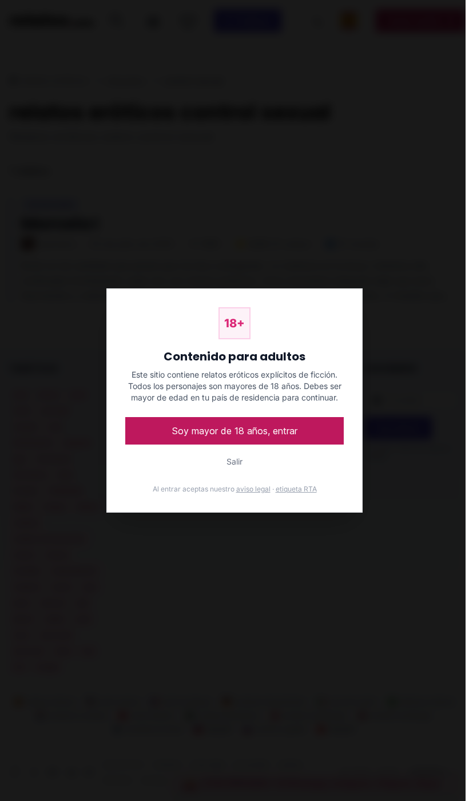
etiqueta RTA (296, 489)
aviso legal (253, 489)
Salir (234, 461)
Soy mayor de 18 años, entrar (234, 431)
